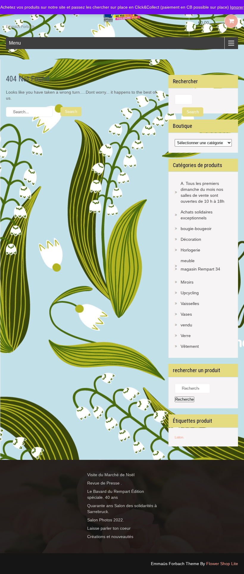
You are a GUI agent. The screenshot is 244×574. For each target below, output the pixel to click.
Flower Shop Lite (222, 563)
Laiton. (179, 437)
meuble (188, 260)
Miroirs (187, 282)
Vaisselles (190, 303)
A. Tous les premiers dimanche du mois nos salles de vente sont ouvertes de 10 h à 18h (202, 192)
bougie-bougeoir (196, 228)
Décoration (191, 239)
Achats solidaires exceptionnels (196, 215)
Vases (186, 314)
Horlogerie (190, 250)
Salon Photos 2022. (105, 520)
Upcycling (190, 292)
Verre (186, 335)
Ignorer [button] (237, 7)
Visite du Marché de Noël (110, 474)
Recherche (184, 399)
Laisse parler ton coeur (109, 528)
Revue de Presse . (104, 483)
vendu (186, 325)
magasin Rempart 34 (200, 269)
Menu (15, 42)
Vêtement (190, 346)
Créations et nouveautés (110, 536)
